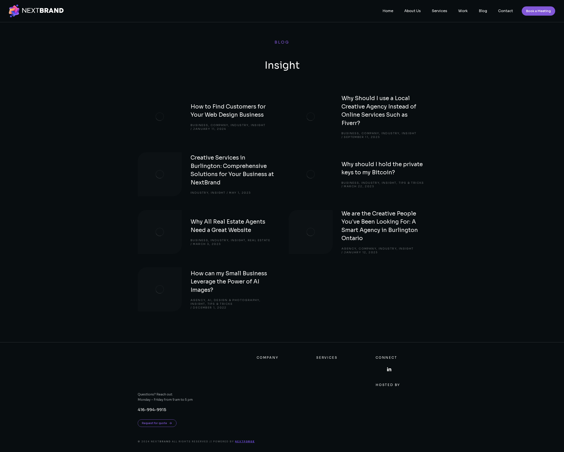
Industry (240, 125)
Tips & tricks (411, 182)
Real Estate (259, 240)
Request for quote (154, 423)
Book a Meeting (538, 11)
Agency (348, 248)
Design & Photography (236, 300)
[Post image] (160, 117)
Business (199, 125)
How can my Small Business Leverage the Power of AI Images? (229, 281)
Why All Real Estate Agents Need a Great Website (228, 225)
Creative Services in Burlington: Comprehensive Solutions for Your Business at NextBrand (232, 170)
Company (219, 125)
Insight (258, 125)
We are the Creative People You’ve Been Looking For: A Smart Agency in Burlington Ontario (379, 226)
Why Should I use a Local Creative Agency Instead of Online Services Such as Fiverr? (378, 111)
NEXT (245, 441)
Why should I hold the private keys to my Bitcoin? (382, 168)
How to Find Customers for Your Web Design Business (228, 110)
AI (210, 300)
